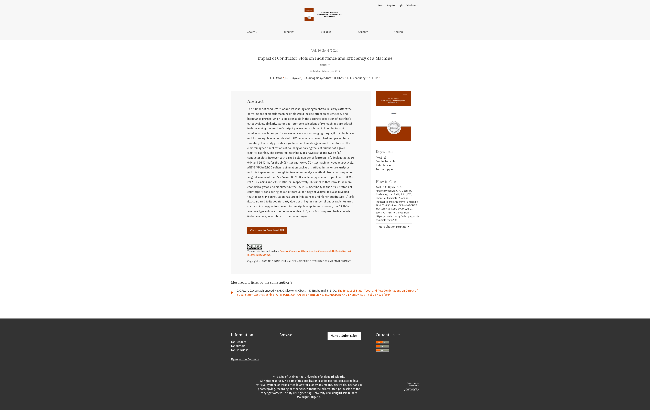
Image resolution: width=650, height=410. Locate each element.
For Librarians (239, 350)
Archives (289, 32)
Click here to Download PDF (267, 230)
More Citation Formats (393, 226)
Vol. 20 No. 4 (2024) (325, 50)
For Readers (238, 342)
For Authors (238, 346)
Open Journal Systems (245, 359)
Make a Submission (344, 336)
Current (326, 32)
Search (398, 32)
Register (391, 5)
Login (400, 5)
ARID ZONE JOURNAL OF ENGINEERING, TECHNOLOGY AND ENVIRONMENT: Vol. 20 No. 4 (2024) (333, 294)
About (251, 32)
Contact (363, 32)
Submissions (412, 5)
